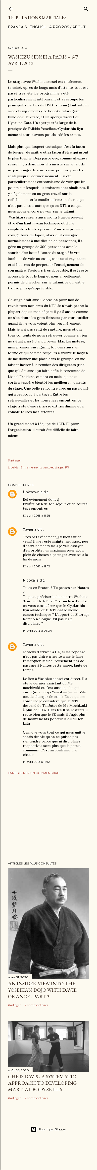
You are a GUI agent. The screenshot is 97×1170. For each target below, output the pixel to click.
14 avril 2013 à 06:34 (37, 630)
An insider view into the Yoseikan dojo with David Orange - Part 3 (42, 990)
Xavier (28, 529)
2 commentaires (36, 1005)
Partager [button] (14, 460)
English (38, 27)
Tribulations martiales (37, 18)
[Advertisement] (48, 818)
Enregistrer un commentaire (33, 773)
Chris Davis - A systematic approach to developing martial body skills (42, 1083)
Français (17, 27)
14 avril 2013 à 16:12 (36, 762)
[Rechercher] (86, 8)
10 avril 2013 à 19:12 (36, 566)
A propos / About (67, 27)
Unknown (31, 492)
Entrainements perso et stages (42, 467)
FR (67, 467)
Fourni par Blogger (52, 1129)
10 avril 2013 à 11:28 (36, 515)
